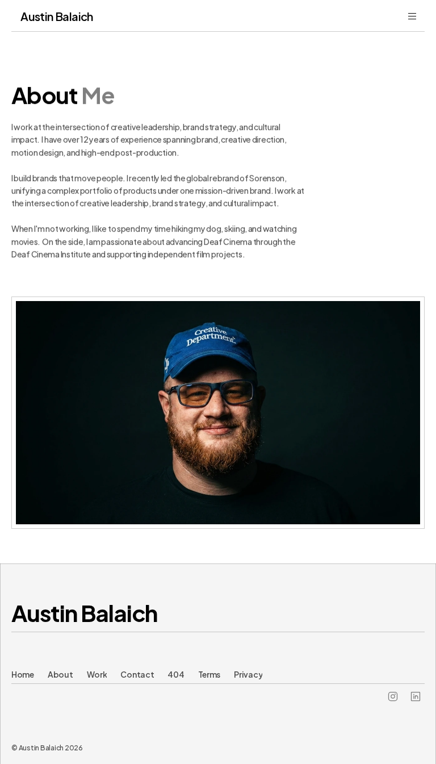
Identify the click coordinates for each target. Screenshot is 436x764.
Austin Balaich (84, 611)
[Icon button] (393, 696)
